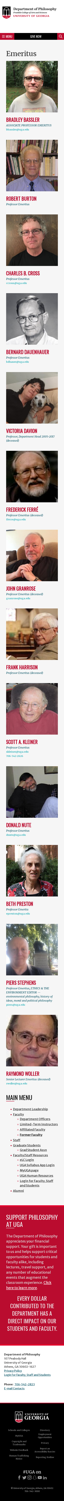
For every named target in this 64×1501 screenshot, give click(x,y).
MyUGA (19, 1436)
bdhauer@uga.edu (17, 361)
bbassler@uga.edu (17, 129)
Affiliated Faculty (32, 1129)
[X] (24, 1477)
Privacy (45, 1443)
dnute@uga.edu (16, 834)
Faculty (18, 1114)
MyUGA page (29, 1170)
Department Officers (35, 1119)
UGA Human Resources (36, 1176)
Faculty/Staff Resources (30, 1155)
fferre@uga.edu (16, 519)
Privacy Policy (13, 1370)
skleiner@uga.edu (17, 751)
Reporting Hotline (45, 1457)
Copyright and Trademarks (19, 1443)
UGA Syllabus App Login (37, 1165)
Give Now (35, 36)
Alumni (18, 1191)
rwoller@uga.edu (16, 1083)
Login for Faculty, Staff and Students (27, 1375)
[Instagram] (29, 1477)
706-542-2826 (14, 756)
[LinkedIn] (45, 1477)
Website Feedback (19, 1450)
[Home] (32, 16)
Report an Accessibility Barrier (44, 1450)
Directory (45, 1430)
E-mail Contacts (14, 1388)
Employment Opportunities (45, 1436)
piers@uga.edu (15, 1004)
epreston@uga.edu (18, 913)
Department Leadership (30, 1109)
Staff (16, 1140)
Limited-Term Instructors (39, 1124)
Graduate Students (27, 1145)
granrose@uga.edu (18, 598)
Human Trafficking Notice (19, 1457)
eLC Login (27, 1160)
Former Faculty (31, 1135)
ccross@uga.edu (16, 283)
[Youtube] (40, 1477)
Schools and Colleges (19, 1430)
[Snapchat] (35, 1477)
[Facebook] (19, 1477)
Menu (9, 36)
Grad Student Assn (33, 1150)
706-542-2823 (25, 1384)
